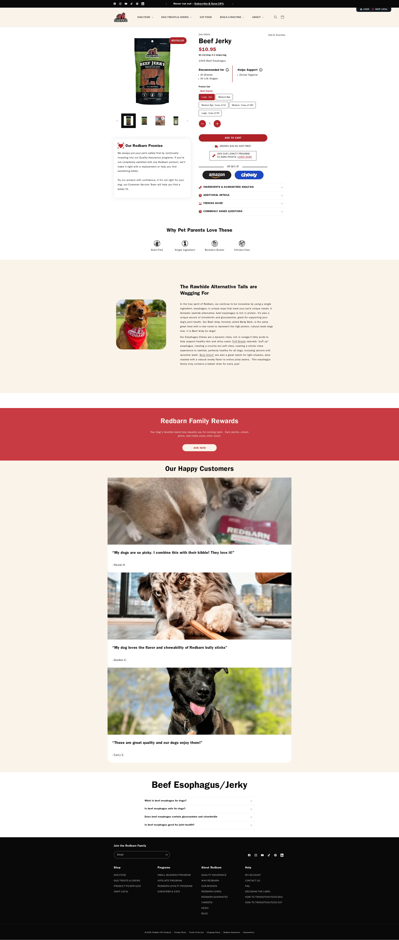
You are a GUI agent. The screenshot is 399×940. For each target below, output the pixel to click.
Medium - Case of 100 (242, 105)
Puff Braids (239, 342)
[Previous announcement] (166, 4)
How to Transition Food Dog (264, 897)
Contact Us (252, 880)
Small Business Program (174, 875)
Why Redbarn (210, 880)
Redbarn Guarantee (214, 897)
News (205, 908)
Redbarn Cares (211, 891)
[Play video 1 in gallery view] (160, 121)
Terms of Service (196, 932)
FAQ (247, 886)
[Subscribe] (166, 854)
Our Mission (209, 886)
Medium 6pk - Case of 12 (214, 105)
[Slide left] (117, 120)
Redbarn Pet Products (161, 932)
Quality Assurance (213, 875)
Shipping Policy (213, 932)
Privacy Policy (180, 932)
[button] (282, 17)
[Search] (275, 17)
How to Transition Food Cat (263, 902)
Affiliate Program (170, 880)
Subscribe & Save (169, 891)
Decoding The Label (258, 891)
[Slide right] (187, 120)
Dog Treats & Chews (127, 880)
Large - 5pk (207, 97)
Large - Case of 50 (210, 113)
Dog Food (120, 875)
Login (366, 9)
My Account (253, 875)
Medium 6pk (224, 97)
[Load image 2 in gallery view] (144, 121)
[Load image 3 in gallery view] (176, 121)
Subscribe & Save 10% (209, 3)
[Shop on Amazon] (216, 175)
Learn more (245, 157)
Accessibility (248, 932)
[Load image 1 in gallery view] (128, 121)
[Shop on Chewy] (249, 175)
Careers (206, 902)
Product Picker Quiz (127, 886)
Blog (204, 913)
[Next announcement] (232, 4)
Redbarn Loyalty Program (175, 886)
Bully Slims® (207, 355)
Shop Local (381, 9)
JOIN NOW (199, 448)
